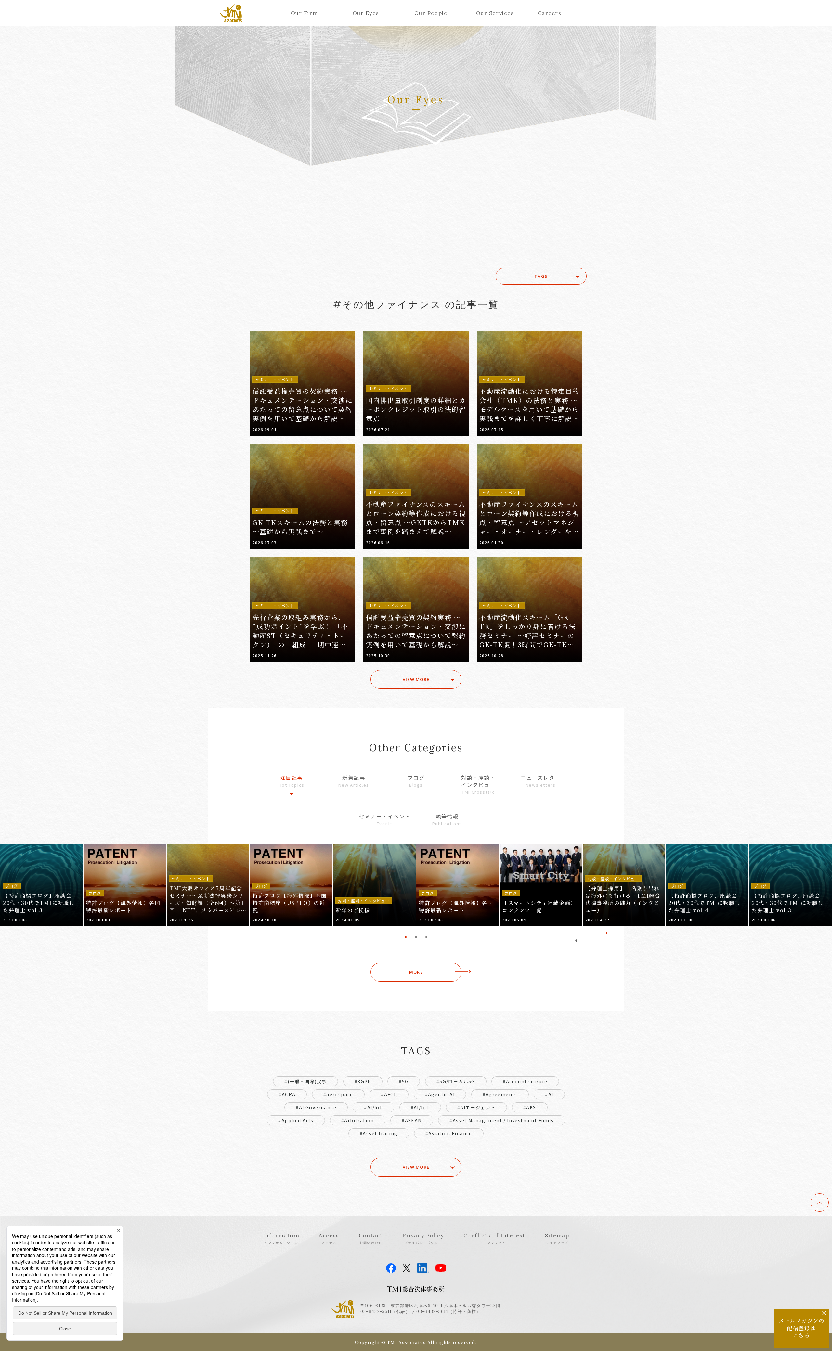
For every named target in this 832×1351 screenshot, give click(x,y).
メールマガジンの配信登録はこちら (802, 1328)
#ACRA (287, 1094)
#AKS (529, 1107)
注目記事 (292, 781)
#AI (549, 1094)
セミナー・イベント (384, 820)
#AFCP (389, 1094)
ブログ (416, 781)
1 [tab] (406, 937)
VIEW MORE (416, 679)
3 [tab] (426, 937)
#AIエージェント (476, 1107)
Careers (550, 13)
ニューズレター (540, 781)
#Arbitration (357, 1120)
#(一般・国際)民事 (305, 1081)
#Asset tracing (379, 1133)
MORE (416, 972)
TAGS (541, 276)
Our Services (495, 13)
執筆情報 (447, 820)
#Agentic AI (440, 1094)
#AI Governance (316, 1107)
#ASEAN (412, 1120)
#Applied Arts (295, 1120)
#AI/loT (420, 1107)
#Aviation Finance (448, 1133)
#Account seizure (525, 1081)
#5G (404, 1081)
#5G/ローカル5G (455, 1081)
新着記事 (353, 781)
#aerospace (338, 1094)
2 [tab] (416, 937)
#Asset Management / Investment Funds (501, 1120)
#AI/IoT (373, 1107)
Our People (431, 13)
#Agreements (500, 1094)
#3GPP (363, 1081)
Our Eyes (366, 13)
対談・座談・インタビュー (478, 784)
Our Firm (304, 13)
